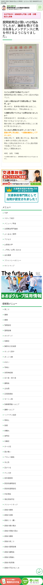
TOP (6, 213)
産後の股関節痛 (10, 547)
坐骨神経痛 (8, 372)
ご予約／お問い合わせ (12, 250)
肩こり (6, 309)
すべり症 (7, 446)
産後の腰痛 (8, 536)
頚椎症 (6, 341)
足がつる (7, 467)
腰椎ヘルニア (9, 410)
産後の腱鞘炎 (9, 552)
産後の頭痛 (8, 515)
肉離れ (6, 431)
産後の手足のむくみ (11, 568)
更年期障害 (8, 478)
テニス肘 (7, 473)
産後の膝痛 (8, 510)
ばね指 (6, 388)
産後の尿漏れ (9, 557)
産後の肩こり (9, 541)
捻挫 (6, 425)
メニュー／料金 (10, 223)
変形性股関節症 (10, 489)
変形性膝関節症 (10, 483)
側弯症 (6, 436)
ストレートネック (11, 504)
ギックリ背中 (9, 351)
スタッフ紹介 (9, 218)
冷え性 (6, 462)
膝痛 (6, 320)
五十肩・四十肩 (10, 378)
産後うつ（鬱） (10, 520)
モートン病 (8, 399)
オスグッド (8, 336)
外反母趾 (7, 494)
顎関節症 (7, 325)
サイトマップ (9, 266)
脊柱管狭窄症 (9, 499)
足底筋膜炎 (8, 394)
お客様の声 (8, 244)
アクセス (7, 239)
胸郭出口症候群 (10, 346)
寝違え (6, 420)
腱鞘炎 (6, 383)
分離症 (6, 441)
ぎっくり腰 (8, 357)
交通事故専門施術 (11, 229)
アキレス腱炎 (9, 457)
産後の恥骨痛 (9, 562)
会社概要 (7, 255)
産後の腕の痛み (10, 526)
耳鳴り (6, 367)
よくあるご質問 (10, 234)
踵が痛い (7, 452)
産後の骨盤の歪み (11, 531)
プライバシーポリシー (12, 260)
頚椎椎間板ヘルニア (11, 404)
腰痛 (6, 315)
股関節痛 (7, 330)
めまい (6, 362)
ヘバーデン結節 (10, 415)
